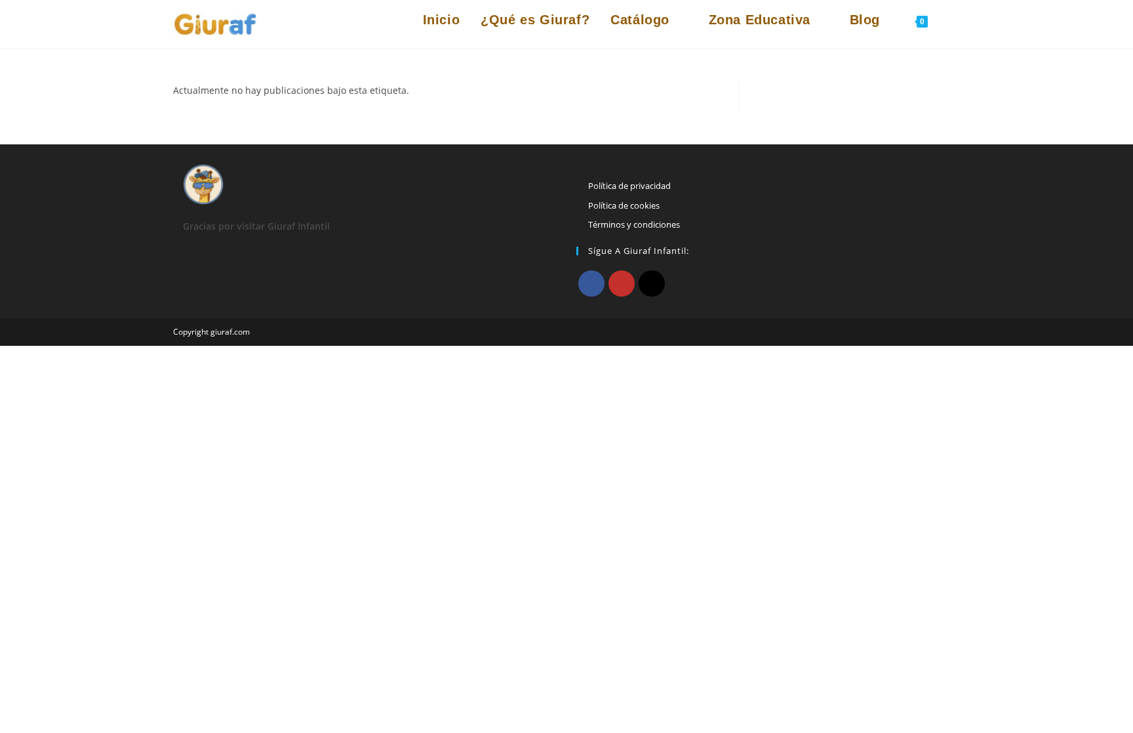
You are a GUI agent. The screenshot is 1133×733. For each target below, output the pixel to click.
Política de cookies (624, 205)
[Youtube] (621, 283)
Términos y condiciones (634, 224)
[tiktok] (652, 283)
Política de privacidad (629, 186)
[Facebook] (591, 283)
